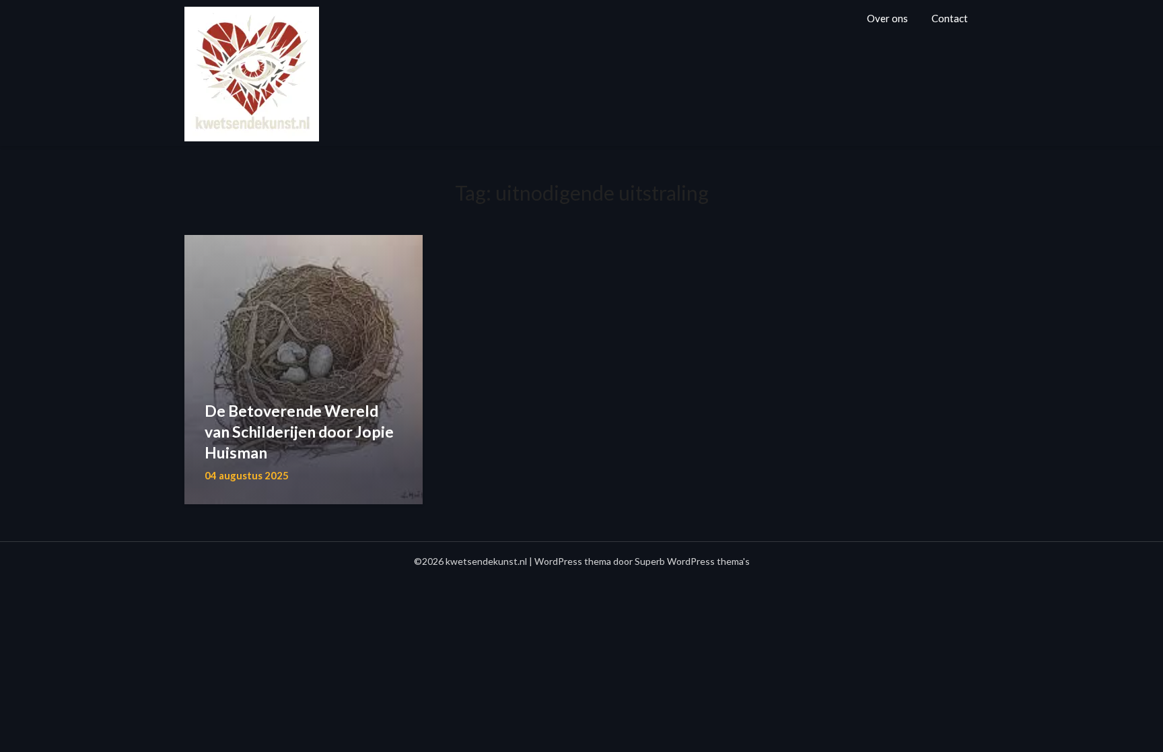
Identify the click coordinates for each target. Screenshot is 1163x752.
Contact (949, 18)
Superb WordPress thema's (692, 561)
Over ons (887, 18)
